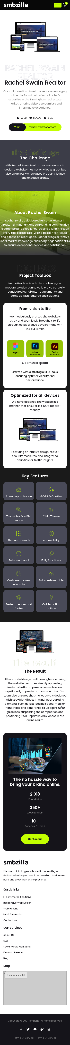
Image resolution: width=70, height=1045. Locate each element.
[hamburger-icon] (58, 5)
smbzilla (15, 862)
